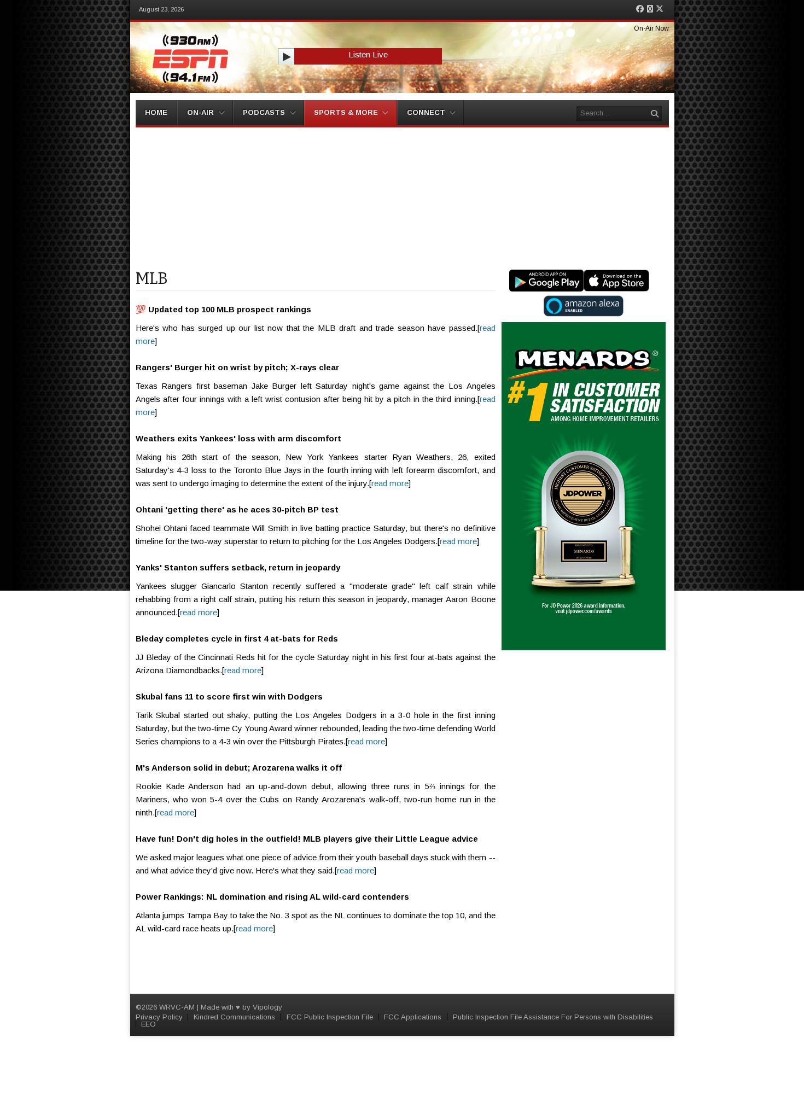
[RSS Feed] (650, 9)
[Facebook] (640, 9)
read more (390, 483)
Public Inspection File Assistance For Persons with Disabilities (553, 1017)
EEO (148, 1024)
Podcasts (264, 112)
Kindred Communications (234, 1017)
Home (156, 112)
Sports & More (346, 112)
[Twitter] (659, 9)
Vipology (267, 1007)
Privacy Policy (159, 1017)
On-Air (200, 112)
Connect (426, 112)
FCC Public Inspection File (330, 1017)
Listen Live (368, 54)
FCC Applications (412, 1017)
